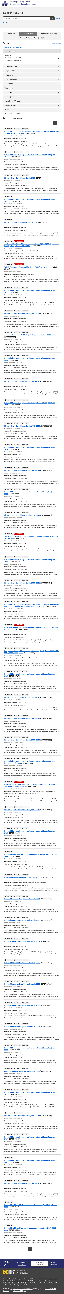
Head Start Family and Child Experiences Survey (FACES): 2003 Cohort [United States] (31, 628)
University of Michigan (19, 1291)
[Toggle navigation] (61, 3)
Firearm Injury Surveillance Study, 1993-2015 (22, 697)
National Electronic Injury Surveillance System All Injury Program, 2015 (29, 675)
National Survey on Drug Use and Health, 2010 (22, 984)
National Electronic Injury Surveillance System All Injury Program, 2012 (29, 1049)
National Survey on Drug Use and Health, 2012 (22, 963)
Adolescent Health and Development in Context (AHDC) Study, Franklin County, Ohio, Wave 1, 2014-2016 (31, 245)
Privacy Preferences (54, 1263)
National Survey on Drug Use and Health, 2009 (22, 941)
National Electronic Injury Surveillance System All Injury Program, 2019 (29, 404)
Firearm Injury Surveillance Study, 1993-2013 (22, 810)
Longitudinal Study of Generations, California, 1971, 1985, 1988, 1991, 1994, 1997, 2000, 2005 (31, 652)
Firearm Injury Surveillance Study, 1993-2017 (22, 515)
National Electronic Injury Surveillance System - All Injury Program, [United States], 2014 (30, 762)
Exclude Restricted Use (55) (13, 58)
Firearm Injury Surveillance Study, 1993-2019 (22, 426)
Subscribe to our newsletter (39, 1263)
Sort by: (6, 118)
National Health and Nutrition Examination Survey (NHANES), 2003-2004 (30, 855)
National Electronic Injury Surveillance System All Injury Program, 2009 (29, 1161)
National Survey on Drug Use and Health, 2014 (22, 899)
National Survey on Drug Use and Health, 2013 (22, 1026)
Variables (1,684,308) (49, 34)
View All (58, 18)
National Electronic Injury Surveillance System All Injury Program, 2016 (29, 561)
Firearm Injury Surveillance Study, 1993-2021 (22, 314)
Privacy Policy (22, 1265)
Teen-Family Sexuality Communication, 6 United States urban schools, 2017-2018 (31, 537)
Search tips (6, 22)
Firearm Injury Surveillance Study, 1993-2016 (22, 583)
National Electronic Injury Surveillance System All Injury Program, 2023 (29, 156)
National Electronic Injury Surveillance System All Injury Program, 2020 (29, 359)
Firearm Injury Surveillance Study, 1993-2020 (22, 381)
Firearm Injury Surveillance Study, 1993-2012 (22, 718)
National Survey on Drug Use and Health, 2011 (22, 1005)
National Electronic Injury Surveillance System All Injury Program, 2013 (29, 832)
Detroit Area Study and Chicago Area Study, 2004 (23, 877)
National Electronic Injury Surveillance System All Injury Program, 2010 (29, 1138)
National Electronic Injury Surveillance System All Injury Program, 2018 (29, 448)
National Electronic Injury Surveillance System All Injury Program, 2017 (29, 493)
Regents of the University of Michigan (21, 1289)
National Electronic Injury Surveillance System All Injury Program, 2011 (29, 1093)
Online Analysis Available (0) (13, 60)
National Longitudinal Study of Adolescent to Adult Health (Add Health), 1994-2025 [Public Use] (31, 132)
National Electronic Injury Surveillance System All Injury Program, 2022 (29, 200)
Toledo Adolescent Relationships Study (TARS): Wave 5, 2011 (28, 267)
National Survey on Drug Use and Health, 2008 (22, 920)
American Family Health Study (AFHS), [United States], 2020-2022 (30, 335)
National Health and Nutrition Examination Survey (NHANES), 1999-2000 (30, 1206)
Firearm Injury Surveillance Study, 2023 (19, 178)
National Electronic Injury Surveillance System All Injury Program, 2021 (29, 291)
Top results (11, 34)
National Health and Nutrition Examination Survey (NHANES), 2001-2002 (30, 1229)
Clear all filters (56, 43)
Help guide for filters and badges (12, 48)
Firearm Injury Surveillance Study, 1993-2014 (22, 740)
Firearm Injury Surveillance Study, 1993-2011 (22, 1116)
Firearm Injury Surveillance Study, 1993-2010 (22, 1183)
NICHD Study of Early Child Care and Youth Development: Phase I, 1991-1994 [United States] (29, 785)
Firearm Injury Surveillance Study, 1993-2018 (22, 470)
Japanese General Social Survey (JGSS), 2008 (22, 1071)
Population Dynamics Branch (13, 1283)
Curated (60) (8, 55)
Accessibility (21, 1262)
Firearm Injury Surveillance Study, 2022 (19, 222)
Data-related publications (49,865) (32, 38)
